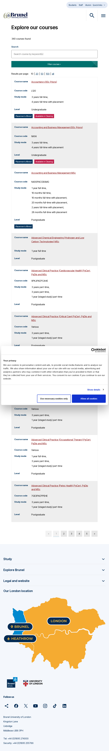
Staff (81, 5)
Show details (93, 389)
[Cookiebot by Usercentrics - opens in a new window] (93, 350)
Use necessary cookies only (54, 398)
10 (32, 73)
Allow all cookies (88, 398)
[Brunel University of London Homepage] (15, 15)
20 (37, 73)
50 (42, 73)
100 (48, 73)
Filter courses (53, 64)
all (53, 73)
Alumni (88, 5)
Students (72, 5)
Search (14, 47)
